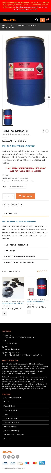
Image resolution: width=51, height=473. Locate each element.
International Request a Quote (14, 435)
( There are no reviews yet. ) (21, 134)
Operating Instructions (11, 422)
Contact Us (7, 439)
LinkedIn (13, 205)
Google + (17, 205)
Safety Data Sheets (10, 426)
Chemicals (13, 178)
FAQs (6, 414)
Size (4, 186)
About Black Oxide (10, 406)
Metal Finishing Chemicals (25, 181)
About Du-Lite (8, 402)
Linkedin (17, 457)
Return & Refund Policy (11, 431)
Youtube (13, 457)
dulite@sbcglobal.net (12, 349)
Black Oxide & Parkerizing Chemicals (12, 299)
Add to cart (27, 196)
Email (21, 205)
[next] (47, 131)
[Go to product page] (13, 287)
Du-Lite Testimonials (11, 410)
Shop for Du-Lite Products (13, 398)
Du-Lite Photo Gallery (11, 418)
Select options (4, 312)
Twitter (8, 205)
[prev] (43, 131)
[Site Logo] (9, 20)
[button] (37, 20)
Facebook (4, 205)
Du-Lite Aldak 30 (23, 178)
